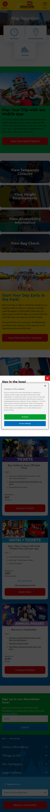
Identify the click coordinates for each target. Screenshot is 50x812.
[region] (25, 406)
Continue (25, 417)
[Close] (45, 385)
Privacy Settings (25, 423)
